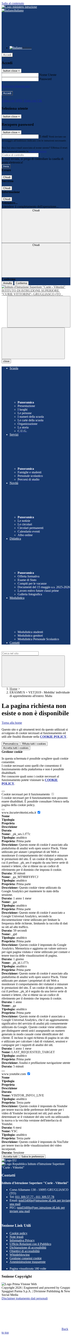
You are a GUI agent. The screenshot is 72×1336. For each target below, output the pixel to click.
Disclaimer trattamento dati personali (25, 1298)
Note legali (16, 1236)
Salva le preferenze (32, 1156)
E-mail (43, 136)
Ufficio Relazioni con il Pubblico (30, 1244)
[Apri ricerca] (38, 312)
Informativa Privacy (22, 1240)
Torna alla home (12, 722)
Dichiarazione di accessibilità (28, 1247)
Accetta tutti (16, 747)
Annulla (7, 283)
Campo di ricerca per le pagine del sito (26, 649)
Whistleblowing (20, 1254)
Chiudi (6, 177)
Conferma (21, 283)
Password (45, 79)
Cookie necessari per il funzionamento (26, 794)
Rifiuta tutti (34, 743)
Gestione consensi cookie (26, 1258)
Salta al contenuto (13, 3)
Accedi (7, 54)
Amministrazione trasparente (28, 1261)
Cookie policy (18, 1233)
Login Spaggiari (38, 151)
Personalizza (10, 743)
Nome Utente (47, 74)
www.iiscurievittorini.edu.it (19, 812)
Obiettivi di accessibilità (25, 1251)
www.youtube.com (14, 1074)
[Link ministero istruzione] (19, 7)
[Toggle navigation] (33, 343)
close (6, 361)
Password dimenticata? (16, 86)
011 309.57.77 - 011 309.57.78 (34, 1197)
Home (13, 688)
